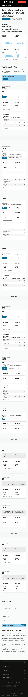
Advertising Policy (6, 695)
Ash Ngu (18, 644)
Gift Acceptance (14, 695)
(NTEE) (18, 29)
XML (17, 97)
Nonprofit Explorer (6, 5)
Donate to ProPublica (21, 1)
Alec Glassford (13, 644)
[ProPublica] (7, 2)
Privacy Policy (20, 693)
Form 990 (4, 69)
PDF (17, 157)
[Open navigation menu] (16, 2)
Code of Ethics (5, 693)
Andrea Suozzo (6, 644)
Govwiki (17, 652)
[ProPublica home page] (10, 686)
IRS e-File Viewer (13, 651)
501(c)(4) (10, 26)
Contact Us (5, 78)
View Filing (5, 97)
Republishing (12, 693)
